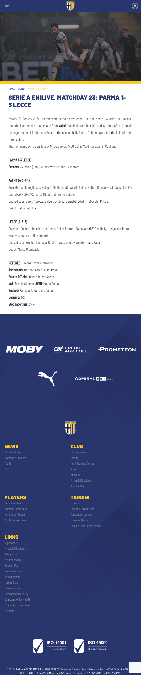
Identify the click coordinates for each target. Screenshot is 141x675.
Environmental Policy (16, 594)
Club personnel (78, 452)
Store (73, 469)
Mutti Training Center (82, 463)
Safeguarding (11, 554)
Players (15, 497)
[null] (24, 349)
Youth (7, 463)
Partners (9, 611)
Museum (75, 475)
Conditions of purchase (17, 605)
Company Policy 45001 (17, 599)
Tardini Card (11, 582)
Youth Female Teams (16, 520)
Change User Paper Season (85, 526)
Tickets (74, 503)
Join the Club (77, 486)
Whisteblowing (12, 560)
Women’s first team (15, 458)
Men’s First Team (13, 503)
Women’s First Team (15, 509)
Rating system (12, 577)
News (21, 88)
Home (11, 88)
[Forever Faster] (47, 378)
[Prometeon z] (117, 349)
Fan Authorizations (80, 514)
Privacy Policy (12, 588)
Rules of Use (11, 565)
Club (6, 469)
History (74, 458)
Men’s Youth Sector (14, 514)
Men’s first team (13, 452)
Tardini (79, 497)
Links (11, 537)
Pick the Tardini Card (82, 509)
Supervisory (11, 543)
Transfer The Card (80, 520)
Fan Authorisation (14, 571)
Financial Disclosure (81, 480)
